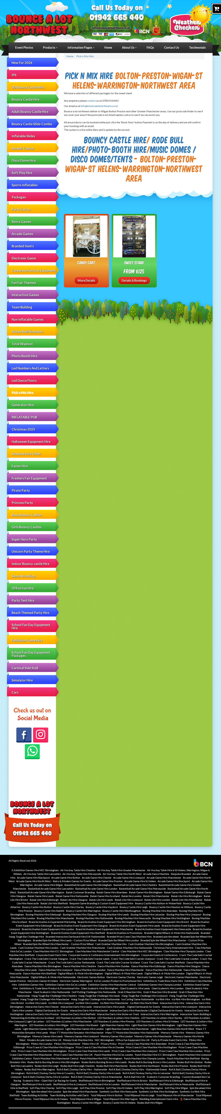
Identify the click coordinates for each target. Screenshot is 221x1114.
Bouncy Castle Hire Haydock (102, 906)
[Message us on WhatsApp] (32, 751)
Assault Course (23, 148)
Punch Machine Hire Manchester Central (55, 1058)
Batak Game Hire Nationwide (71, 896)
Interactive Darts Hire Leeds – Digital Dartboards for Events (127, 1006)
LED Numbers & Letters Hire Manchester (69, 1021)
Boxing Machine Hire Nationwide (94, 918)
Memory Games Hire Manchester (153, 1036)
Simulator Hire (22, 680)
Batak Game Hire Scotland (105, 896)
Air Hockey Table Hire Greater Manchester (121, 870)
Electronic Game (24, 258)
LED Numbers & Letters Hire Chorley (161, 1017)
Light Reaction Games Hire (115, 1025)
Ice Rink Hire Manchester (114, 1002)
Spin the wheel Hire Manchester (80, 1091)
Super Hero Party (24, 539)
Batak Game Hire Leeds (41, 896)
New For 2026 (22, 63)
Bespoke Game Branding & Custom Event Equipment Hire (101, 903)
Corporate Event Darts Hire (51, 954)
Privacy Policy (108, 1043)
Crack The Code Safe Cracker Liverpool (133, 958)
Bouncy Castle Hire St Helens (119, 1102)
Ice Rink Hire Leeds (36, 1002)
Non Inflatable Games (28, 319)
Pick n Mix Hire (22, 393)
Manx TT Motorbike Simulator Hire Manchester (77, 1032)
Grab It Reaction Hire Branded (160, 991)
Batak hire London (131, 896)
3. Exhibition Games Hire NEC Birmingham (35, 870)
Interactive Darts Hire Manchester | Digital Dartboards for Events (146, 1010)
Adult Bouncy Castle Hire (30, 112)
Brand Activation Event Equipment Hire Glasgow (81, 925)
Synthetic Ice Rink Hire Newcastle (118, 1091)
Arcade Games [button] (22, 234)
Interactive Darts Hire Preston (42, 1014)
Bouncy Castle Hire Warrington (83, 910)
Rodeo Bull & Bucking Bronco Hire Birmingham (53, 1062)
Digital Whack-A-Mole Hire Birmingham (80, 973)
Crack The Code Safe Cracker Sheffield (163, 962)
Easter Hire (20, 466)
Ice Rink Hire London (87, 1002)
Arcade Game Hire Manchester (164, 877)
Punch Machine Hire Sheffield (183, 1058)
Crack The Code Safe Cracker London (178, 958)
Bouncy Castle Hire (25, 99)
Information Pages (80, 47)
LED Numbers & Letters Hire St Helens (157, 1021)
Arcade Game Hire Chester (97, 877)
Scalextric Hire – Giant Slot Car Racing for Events (50, 1080)
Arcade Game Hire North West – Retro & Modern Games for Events (53, 881)
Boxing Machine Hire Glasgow (80, 914)
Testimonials (197, 47)
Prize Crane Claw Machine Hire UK (73, 1054)
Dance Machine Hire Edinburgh (148, 966)
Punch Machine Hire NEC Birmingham (101, 1058)
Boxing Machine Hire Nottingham (171, 918)
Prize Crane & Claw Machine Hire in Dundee (100, 1047)
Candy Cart (86, 262)
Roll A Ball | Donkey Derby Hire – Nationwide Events (138, 1069)
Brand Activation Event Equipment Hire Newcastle (163, 929)
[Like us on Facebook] (24, 735)
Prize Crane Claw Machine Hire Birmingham (42, 1050)
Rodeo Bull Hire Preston (174, 1065)
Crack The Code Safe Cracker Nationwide (71, 962)
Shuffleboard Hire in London (104, 1084)
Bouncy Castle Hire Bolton (37, 906)
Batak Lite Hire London (157, 899)
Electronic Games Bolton (91, 977)
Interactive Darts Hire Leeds (76, 1006)
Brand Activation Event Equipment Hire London (48, 929)
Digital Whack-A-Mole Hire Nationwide (53, 977)
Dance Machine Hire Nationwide (163, 969)
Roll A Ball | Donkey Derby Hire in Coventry (50, 1073)
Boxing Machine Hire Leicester (148, 914)
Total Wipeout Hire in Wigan (85, 1098)
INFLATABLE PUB (24, 417)
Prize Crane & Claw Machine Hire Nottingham (151, 1047)
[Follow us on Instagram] (40, 735)
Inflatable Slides (23, 136)
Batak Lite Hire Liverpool (129, 899)
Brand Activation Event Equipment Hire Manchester (104, 929)
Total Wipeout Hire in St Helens (50, 1098)
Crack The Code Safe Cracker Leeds (90, 958)
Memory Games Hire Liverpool (81, 1036)
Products (49, 47)
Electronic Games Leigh (150, 977)
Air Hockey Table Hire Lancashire (42, 873)
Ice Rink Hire (163, 999)
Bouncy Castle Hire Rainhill (49, 910)
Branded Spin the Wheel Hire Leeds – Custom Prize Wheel (65, 940)
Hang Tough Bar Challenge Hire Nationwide (95, 999)
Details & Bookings (134, 280)
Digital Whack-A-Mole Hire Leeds (124, 973)
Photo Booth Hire (24, 356)
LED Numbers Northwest (84, 1025)
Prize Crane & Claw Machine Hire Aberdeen (142, 1043)
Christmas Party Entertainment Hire (173, 947)
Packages (19, 197)
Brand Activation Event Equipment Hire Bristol (163, 921)
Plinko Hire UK (90, 1043)
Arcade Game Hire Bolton (65, 877)
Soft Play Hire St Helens (119, 1087)
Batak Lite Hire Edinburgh (44, 899)
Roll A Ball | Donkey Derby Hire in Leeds (98, 1073)
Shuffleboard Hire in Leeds (37, 1084)
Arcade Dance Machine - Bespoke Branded (167, 873)
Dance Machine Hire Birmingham (42, 966)
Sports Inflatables (25, 185)
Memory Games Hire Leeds (47, 1036)
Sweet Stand (134, 262)
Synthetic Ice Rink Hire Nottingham (158, 1091)
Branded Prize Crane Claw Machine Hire (129, 936)
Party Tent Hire (23, 600)
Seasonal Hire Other (26, 454)
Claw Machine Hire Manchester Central (97, 951)
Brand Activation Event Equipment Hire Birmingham (106, 921)
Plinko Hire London (41, 1043)
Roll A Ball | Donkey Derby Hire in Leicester (146, 1073)
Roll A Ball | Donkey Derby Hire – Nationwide (82, 1069)
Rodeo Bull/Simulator (27, 331)
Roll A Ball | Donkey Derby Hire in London (46, 1076)
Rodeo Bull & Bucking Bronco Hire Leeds (104, 1062)
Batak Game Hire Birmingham (145, 892)
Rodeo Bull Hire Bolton (190, 1062)
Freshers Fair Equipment (29, 478)
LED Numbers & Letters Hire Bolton (76, 1017)
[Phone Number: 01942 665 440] (117, 18)
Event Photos (24, 47)
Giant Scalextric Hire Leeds (135, 988)
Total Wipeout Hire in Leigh (139, 1095)
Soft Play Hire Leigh (67, 1087)
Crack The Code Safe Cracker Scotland (118, 962)
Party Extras (21, 209)
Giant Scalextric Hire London (167, 988)
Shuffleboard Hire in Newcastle (176, 1084)
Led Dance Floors (24, 380)
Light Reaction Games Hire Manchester (127, 1028)
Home (108, 47)
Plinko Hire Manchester (67, 1043)
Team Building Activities (34, 1095)
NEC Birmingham (104, 1039)
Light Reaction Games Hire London (84, 1028)
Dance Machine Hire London (89, 969)
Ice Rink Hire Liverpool (61, 1002)
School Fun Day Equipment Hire (31, 626)
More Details (86, 280)
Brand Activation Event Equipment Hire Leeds (134, 925)
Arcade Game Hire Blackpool (33, 877)
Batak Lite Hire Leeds (101, 899)
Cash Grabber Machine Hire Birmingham (151, 943)
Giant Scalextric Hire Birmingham (99, 988)
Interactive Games (25, 295)
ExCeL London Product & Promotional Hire (118, 980)
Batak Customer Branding (80, 892)
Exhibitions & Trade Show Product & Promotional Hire (49, 988)
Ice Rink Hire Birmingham (186, 999)
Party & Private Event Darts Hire (169, 1039)
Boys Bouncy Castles (27, 515)
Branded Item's (23, 246)
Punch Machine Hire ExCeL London (113, 1054)
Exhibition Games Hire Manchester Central (112, 984)
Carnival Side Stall (25, 668)
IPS (14, 75)
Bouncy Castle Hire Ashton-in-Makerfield (158, 903)
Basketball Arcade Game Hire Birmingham (88, 884)
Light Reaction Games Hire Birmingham (153, 1025)
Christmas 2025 (23, 429)
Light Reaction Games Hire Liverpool (43, 1028)
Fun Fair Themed (24, 283)
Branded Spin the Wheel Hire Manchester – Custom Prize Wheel (58, 943)
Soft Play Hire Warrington (148, 1087)
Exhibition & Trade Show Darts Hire (163, 980)
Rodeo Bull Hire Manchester (112, 1065)
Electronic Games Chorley (120, 977)
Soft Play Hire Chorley (42, 1087)
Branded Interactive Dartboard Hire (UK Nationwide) (75, 936)
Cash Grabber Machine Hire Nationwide (129, 947)
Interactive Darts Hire (172, 1002)
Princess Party (22, 503)
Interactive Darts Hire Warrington (159, 1014)
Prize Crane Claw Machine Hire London (181, 1050)
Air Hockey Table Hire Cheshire (78, 870)
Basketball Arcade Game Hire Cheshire (135, 884)
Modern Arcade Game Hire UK (44, 1039)
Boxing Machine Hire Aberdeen (159, 910)
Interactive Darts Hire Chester (42, 1006)
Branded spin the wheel (166, 936)
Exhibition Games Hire (31, 984)
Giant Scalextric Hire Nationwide (51, 991)
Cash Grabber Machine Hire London (38, 947)
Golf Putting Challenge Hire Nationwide (94, 991)
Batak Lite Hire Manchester (187, 899)
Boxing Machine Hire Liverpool (183, 914)
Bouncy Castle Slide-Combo (32, 124)
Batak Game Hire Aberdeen (111, 892)
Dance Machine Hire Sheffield (39, 973)
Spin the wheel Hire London (46, 1091)
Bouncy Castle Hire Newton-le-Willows (171, 906)
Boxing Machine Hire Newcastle (133, 918)
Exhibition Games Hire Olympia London (159, 984)
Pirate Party (21, 490)
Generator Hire (23, 405)
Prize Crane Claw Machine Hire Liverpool (134, 1050)
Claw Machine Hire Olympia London (184, 951)
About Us (128, 47)
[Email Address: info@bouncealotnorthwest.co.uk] (111, 28)
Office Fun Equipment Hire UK (133, 1039)
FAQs (150, 47)
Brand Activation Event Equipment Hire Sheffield (78, 932)
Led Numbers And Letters (30, 368)
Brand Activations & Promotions (125, 932)
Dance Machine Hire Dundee (113, 966)
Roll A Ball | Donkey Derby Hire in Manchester (96, 1076)
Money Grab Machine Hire (78, 1039)
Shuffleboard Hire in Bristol (132, 1080)
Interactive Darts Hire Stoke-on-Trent (118, 1014)
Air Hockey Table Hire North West (122, 873)
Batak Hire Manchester (156, 896)
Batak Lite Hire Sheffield (54, 903)
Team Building (22, 307)
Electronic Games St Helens (43, 980)
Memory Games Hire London (116, 1036)
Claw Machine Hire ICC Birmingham (53, 951)
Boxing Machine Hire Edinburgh (43, 914)
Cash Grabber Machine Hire (111, 943)
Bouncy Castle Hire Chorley (68, 906)
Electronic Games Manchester (181, 977)
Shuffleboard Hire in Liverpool (70, 1084)
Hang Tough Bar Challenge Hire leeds (99, 995)
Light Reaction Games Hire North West (172, 1028)
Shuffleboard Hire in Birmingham (97, 1080)
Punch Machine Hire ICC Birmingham (155, 1054)
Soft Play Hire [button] (22, 173)
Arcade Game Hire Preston (108, 881)
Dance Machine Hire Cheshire (79, 966)
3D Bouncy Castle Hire (28, 87)
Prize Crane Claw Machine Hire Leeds (89, 1050)
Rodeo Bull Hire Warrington (39, 1069)
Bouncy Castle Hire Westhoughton (121, 910)
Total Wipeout (22, 344)
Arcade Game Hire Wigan (48, 884)
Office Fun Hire (23, 588)
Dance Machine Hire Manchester (125, 969)
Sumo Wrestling (23, 576)
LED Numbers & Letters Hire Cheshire (118, 1017)
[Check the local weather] (191, 19)
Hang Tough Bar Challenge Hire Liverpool (145, 995)
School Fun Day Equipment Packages (31, 654)
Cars (15, 692)
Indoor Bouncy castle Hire (30, 564)
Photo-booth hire (117, 149)
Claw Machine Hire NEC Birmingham (141, 951)
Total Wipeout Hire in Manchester (175, 1095)
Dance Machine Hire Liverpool (55, 969)
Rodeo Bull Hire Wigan (150, 1102)
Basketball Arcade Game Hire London (96, 888)
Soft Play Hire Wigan (176, 1087)
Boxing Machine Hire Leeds (113, 914)
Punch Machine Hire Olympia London (144, 1058)
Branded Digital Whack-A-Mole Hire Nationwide (171, 932)
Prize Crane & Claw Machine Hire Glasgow (50, 1047)
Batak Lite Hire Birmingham (186, 896)
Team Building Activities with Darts (69, 1095)
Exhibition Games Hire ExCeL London (66, 984)
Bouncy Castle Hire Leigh (134, 906)
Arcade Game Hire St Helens (140, 881)
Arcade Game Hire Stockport (174, 881)
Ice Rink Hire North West (144, 1002)
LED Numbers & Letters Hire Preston (113, 1021)
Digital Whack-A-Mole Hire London (164, 973)
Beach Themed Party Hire (30, 613)
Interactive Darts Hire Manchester (89, 1010)
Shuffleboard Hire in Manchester (139, 1084)
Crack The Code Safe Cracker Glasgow (46, 958)
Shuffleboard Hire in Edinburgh (166, 1080)
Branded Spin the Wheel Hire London (118, 940)
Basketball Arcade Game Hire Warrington (41, 892)
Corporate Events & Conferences (159, 954)
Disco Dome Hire (24, 160)
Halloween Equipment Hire (31, 441)
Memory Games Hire (172, 1032)
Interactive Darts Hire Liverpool (179, 1006)
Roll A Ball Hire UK (134, 1076)
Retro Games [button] (21, 222)
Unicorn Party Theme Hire (31, 551)
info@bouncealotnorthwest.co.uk (99, 105)
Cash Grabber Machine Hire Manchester (82, 947)
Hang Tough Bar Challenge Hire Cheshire (54, 995)
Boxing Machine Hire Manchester (55, 918)
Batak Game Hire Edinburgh (179, 892)
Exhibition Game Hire (27, 640)
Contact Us (171, 47)
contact (91, 100)
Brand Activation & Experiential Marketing (52, 921)
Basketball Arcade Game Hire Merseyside (142, 888)
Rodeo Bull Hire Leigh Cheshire (77, 1065)
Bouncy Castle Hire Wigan (86, 1102)
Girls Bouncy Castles (27, 527)
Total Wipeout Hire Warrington (120, 1098)
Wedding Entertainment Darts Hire (158, 1098)
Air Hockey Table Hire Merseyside (81, 873)
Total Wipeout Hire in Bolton (106, 1095)
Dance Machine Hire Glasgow (184, 966)
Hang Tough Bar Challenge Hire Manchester (44, 999)
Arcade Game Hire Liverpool (129, 877)
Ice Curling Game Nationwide (137, 999)
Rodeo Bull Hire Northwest (144, 1065)
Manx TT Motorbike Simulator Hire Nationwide (132, 1032)
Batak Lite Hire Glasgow (74, 899)
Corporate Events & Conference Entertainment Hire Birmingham (104, 954)
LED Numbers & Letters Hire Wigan (48, 1025)
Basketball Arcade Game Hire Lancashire (51, 888)
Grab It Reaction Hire (130, 991)
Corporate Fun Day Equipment (34, 270)
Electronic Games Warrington (76, 980)
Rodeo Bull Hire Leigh (47, 1065)
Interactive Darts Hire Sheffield (78, 1014)
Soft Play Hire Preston (92, 1087)
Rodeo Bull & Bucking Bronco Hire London (151, 1062)
